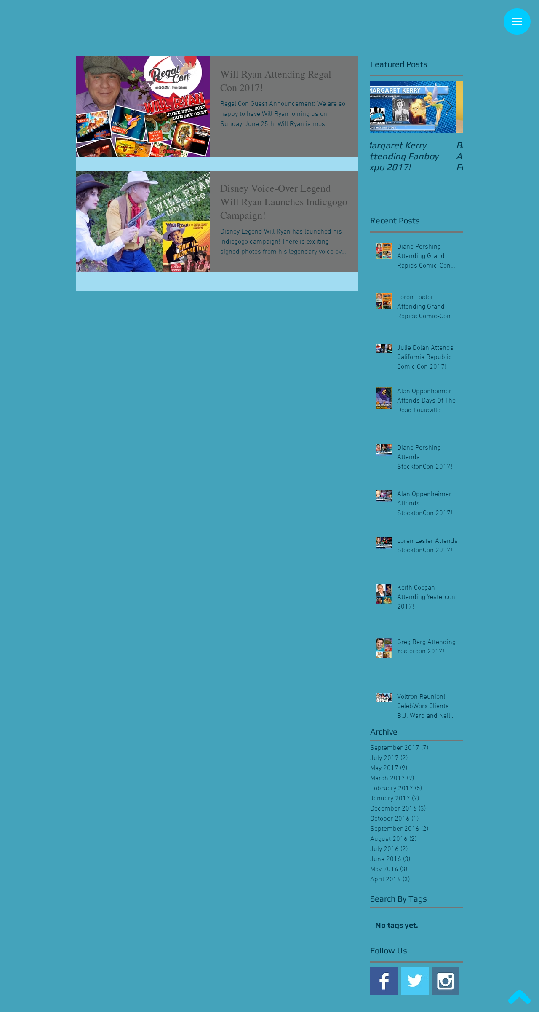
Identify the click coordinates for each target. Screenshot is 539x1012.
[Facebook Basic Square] (384, 981)
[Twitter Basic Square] (415, 981)
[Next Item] (449, 106)
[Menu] (517, 21)
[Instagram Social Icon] (445, 981)
